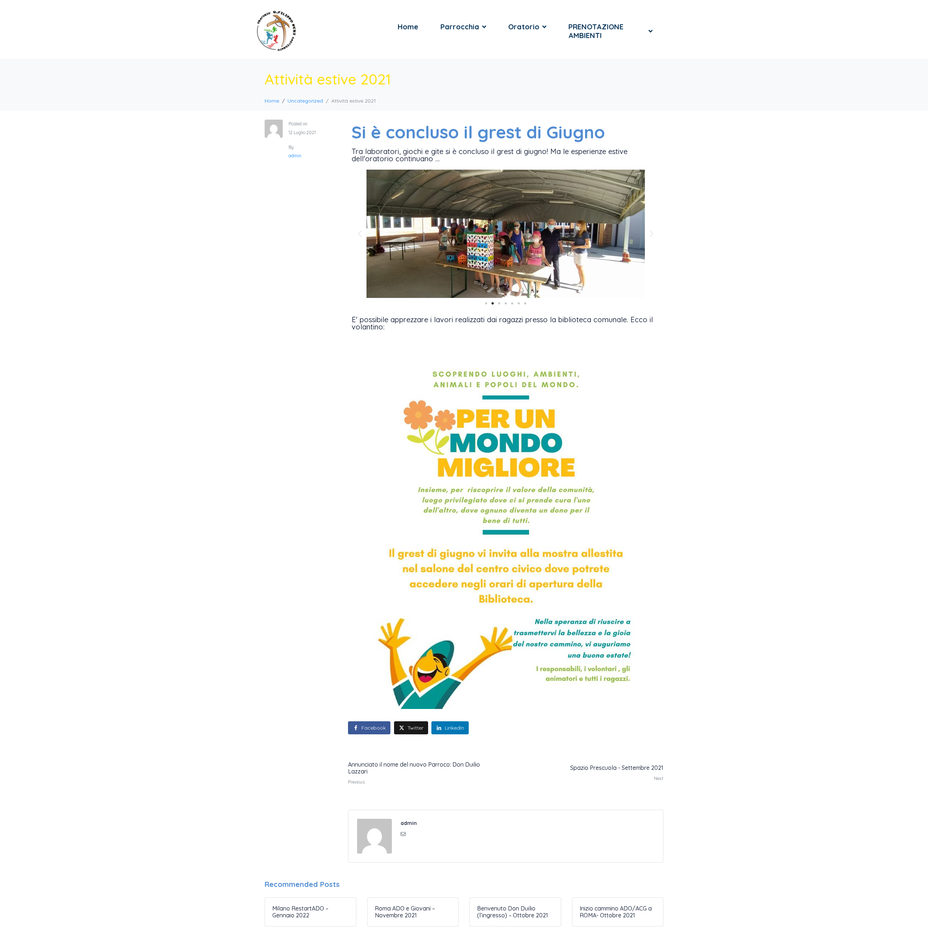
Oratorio (523, 26)
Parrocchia (459, 26)
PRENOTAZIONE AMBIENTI (596, 31)
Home (408, 26)
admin (295, 155)
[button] (359, 233)
